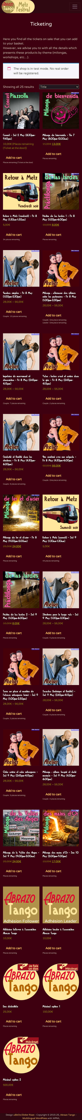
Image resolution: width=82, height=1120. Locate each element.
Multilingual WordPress (34, 1118)
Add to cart (14, 157)
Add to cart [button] (53, 154)
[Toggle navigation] (74, 7)
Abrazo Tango (67, 1115)
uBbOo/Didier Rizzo (24, 1115)
